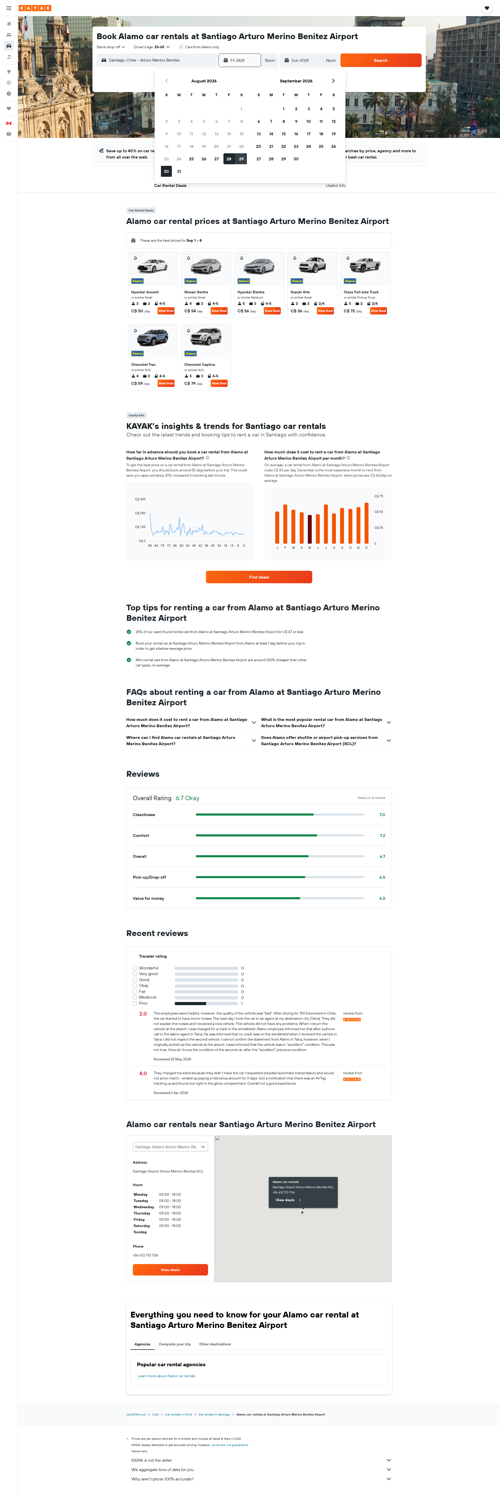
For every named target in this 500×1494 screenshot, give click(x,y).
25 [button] (191, 158)
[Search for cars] (9, 46)
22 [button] (241, 146)
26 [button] (204, 158)
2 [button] (166, 121)
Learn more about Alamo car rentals (166, 1376)
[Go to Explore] (9, 71)
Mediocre (148, 997)
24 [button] (179, 158)
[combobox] (111, 47)
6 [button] (216, 121)
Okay (143, 985)
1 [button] (241, 108)
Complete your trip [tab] (175, 1344)
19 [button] (204, 146)
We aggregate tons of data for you (163, 1469)
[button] (9, 8)
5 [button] (204, 121)
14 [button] (229, 133)
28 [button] (229, 158)
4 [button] (191, 121)
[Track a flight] (9, 82)
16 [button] (166, 146)
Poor (143, 1003)
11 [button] (191, 133)
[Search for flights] (9, 24)
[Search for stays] (9, 35)
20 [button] (216, 146)
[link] (259, 577)
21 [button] (229, 146)
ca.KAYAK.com (136, 1414)
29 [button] (241, 158)
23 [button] (166, 158)
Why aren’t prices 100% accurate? (162, 1478)
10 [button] (179, 133)
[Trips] (9, 108)
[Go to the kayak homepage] (35, 8)
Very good (148, 973)
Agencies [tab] (143, 1344)
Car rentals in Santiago (214, 1414)
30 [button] (166, 171)
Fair (142, 991)
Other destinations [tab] (215, 1344)
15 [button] (241, 133)
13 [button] (216, 133)
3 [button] (179, 121)
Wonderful (149, 967)
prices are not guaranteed (230, 1445)
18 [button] (191, 146)
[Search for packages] (9, 57)
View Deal (166, 311)
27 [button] (216, 158)
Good (144, 979)
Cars (155, 1414)
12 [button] (204, 133)
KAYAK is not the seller (152, 1460)
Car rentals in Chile (178, 1414)
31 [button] (179, 171)
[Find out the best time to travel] (9, 93)
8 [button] (241, 121)
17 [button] (179, 146)
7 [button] (229, 121)
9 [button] (166, 133)
